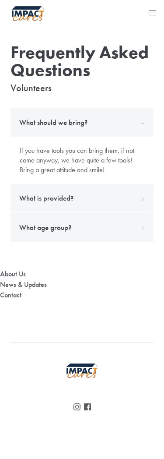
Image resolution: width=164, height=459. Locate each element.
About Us (13, 274)
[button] (152, 13)
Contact (10, 295)
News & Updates (23, 284)
